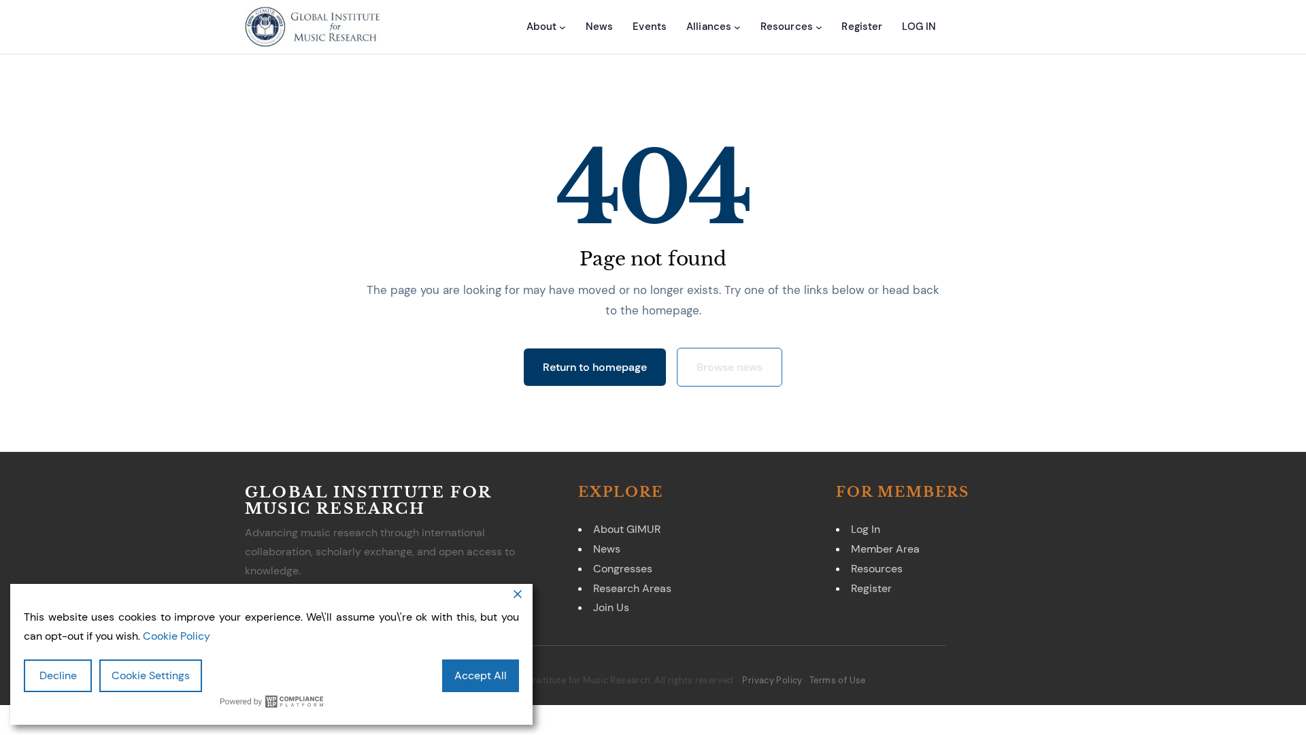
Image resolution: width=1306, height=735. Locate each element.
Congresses (622, 568)
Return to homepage (595, 367)
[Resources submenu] (819, 26)
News (606, 549)
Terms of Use (837, 680)
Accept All (480, 675)
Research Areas (632, 588)
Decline (58, 675)
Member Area (885, 549)
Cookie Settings (151, 675)
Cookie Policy (176, 636)
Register (871, 588)
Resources (877, 568)
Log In (865, 529)
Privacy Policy (772, 680)
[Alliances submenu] (737, 26)
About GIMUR (626, 529)
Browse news (730, 367)
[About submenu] (562, 26)
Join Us (611, 607)
